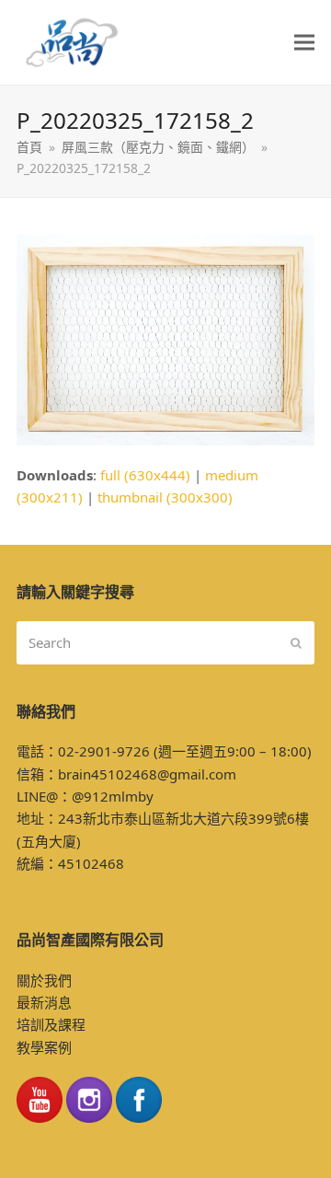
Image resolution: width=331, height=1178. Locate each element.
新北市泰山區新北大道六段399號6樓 (196, 818)
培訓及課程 (51, 1024)
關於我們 (44, 980)
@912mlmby (113, 796)
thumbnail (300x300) (165, 497)
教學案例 (44, 1047)
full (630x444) (145, 475)
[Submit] (296, 642)
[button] (304, 43)
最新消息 (44, 1002)
